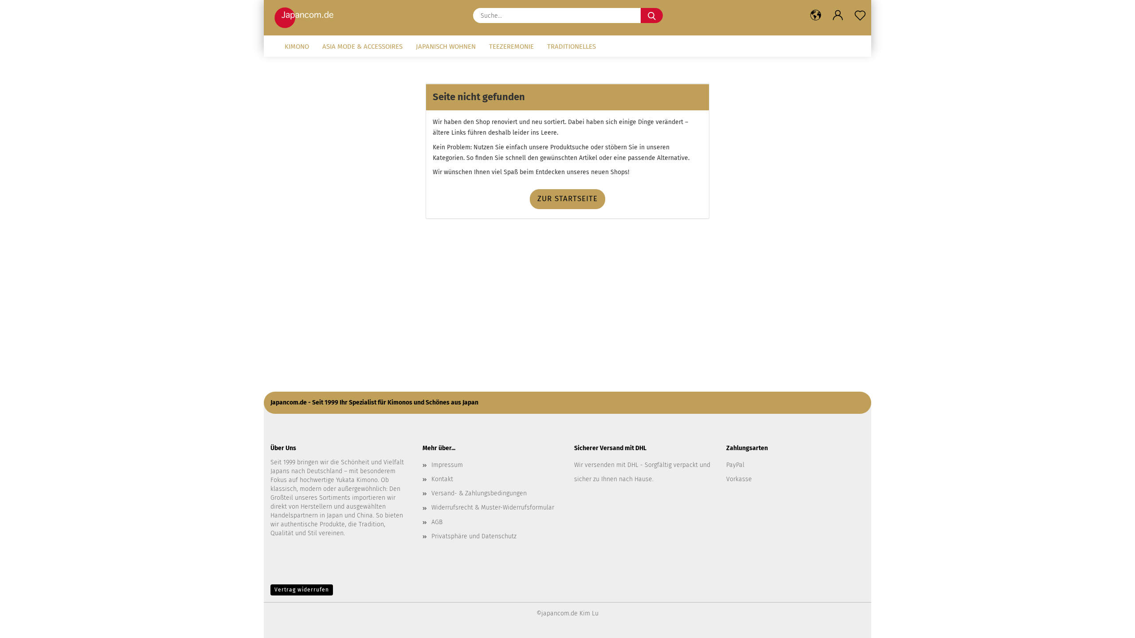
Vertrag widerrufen (301, 590)
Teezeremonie (511, 47)
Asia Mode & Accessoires (362, 47)
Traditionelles (571, 47)
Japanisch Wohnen (446, 47)
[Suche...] (652, 15)
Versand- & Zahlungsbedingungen (479, 493)
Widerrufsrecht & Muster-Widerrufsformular (492, 507)
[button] (816, 15)
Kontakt (442, 479)
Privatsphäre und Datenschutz (474, 536)
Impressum (447, 465)
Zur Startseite (567, 198)
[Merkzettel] (860, 15)
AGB (436, 522)
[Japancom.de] (306, 17)
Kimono (297, 47)
